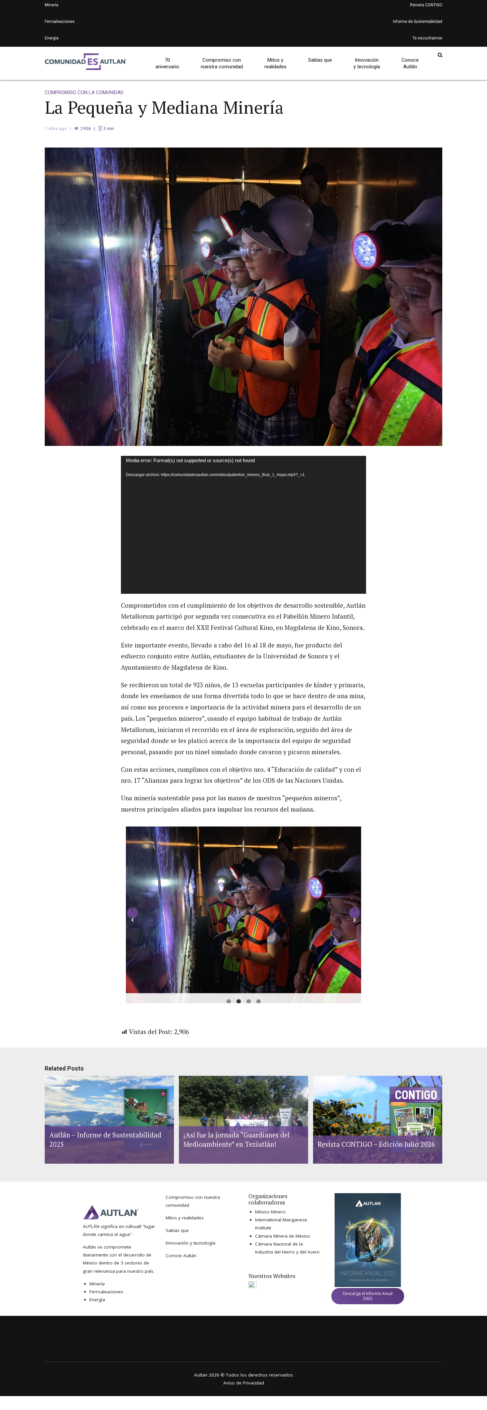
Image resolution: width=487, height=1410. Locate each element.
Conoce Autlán (181, 1255)
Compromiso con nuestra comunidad (222, 63)
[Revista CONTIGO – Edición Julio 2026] (377, 1120)
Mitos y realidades (185, 1218)
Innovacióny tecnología (366, 63)
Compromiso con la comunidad (84, 92)
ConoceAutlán (410, 63)
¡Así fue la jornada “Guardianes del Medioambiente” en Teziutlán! (237, 1140)
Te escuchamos (427, 38)
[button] (132, 913)
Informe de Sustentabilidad (417, 21)
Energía (52, 38)
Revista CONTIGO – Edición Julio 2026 (376, 1144)
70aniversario (167, 63)
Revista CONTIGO (426, 5)
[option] (243, 891)
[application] (243, 525)
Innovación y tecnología (190, 1243)
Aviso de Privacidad (243, 1383)
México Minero (270, 1212)
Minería (51, 5)
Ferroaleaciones (60, 21)
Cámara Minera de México (282, 1236)
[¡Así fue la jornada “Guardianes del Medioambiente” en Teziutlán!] (242, 1120)
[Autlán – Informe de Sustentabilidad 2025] (108, 1120)
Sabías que (320, 60)
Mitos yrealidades (275, 63)
